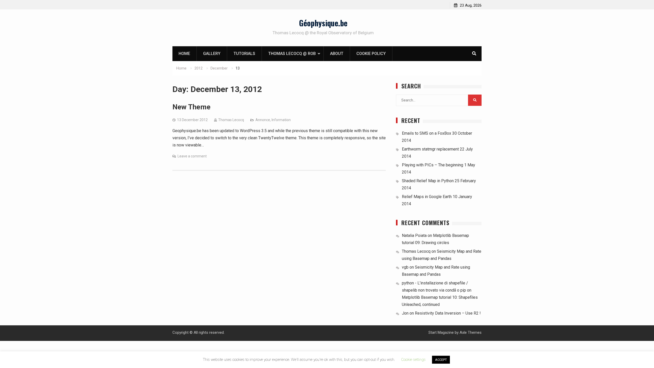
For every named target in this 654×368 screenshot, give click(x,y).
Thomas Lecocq (231, 120)
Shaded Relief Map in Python (428, 180)
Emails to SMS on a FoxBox (426, 133)
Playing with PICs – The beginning (432, 165)
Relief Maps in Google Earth (427, 196)
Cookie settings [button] (413, 359)
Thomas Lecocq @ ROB (292, 53)
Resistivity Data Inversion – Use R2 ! (448, 313)
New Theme (191, 107)
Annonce (262, 120)
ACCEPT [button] (441, 360)
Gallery (211, 53)
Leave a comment (192, 156)
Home (184, 53)
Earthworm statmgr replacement (430, 149)
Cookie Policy (371, 53)
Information (281, 120)
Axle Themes (471, 332)
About (336, 53)
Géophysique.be (323, 23)
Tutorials (244, 53)
